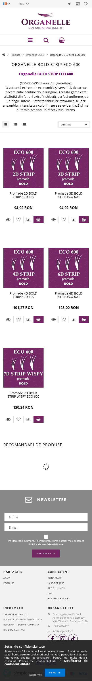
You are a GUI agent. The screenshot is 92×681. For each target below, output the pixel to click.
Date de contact (14, 629)
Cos (50, 593)
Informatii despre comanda (21, 624)
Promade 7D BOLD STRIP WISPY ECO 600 (23, 394)
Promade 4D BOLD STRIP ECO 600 (23, 295)
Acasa (6, 577)
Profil (77, 4)
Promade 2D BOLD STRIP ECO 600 (23, 195)
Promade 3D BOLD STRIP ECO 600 (68, 195)
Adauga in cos (38, 219)
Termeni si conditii (15, 614)
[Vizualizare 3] (23, 124)
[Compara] (28, 219)
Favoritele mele (58, 598)
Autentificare (69, 4)
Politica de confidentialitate (22, 619)
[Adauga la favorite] (18, 219)
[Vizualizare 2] (14, 124)
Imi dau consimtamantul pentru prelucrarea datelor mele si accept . (46, 542)
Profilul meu (56, 588)
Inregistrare (56, 583)
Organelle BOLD (35, 54)
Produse (15, 54)
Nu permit (35, 675)
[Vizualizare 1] (5, 124)
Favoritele (85, 4)
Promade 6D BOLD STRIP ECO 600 (68, 295)
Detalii (8, 219)
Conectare (55, 577)
